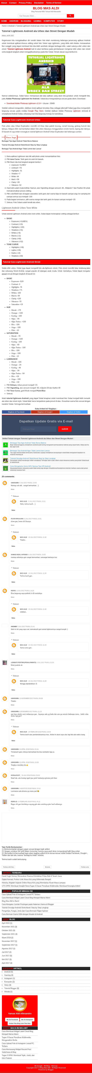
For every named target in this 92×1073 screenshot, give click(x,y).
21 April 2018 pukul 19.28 (29, 762)
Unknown (15, 483)
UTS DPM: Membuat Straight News (16, 886)
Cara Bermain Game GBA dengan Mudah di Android (22, 914)
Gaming (37, 21)
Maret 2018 (6, 938)
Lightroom (77, 111)
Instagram (8, 978)
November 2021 (8, 927)
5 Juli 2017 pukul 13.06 (28, 483)
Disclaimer (39, 3)
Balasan (16, 496)
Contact (12, 3)
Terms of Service (53, 3)
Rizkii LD (14, 801)
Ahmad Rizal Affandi (19, 555)
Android (13, 21)
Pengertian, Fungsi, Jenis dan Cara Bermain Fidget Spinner (25, 911)
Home (4, 21)
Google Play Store (35, 111)
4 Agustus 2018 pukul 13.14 (29, 788)
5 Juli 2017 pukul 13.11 (37, 501)
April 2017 (6, 963)
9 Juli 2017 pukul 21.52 (45, 662)
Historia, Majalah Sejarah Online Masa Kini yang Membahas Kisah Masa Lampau (33, 883)
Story (60, 21)
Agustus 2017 (7, 948)
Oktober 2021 (7, 930)
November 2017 (8, 941)
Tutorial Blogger (10, 988)
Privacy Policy (25, 3)
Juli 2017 (5, 952)
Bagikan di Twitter (74, 412)
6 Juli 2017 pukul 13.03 (37, 555)
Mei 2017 (5, 959)
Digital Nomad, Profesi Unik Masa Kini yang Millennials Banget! (26, 879)
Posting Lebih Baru (8, 867)
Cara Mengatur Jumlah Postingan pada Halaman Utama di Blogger (28, 904)
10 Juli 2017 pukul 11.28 (37, 681)
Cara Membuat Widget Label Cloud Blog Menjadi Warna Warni (26, 898)
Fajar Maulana (17, 519)
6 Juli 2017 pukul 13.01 (32, 519)
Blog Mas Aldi (46, 8)
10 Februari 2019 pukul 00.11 (29, 801)
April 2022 (6, 923)
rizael (13, 590)
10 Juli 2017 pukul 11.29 (37, 645)
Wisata (7, 992)
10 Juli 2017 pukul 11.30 (37, 537)
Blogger (51, 1070)
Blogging (26, 21)
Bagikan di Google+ (45, 412)
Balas (12, 489)
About (4, 3)
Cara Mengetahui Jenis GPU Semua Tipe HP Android (30, 466)
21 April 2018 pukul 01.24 (29, 749)
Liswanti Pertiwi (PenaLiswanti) (23, 662)
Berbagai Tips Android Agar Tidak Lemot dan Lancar (21, 149)
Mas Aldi (23, 501)
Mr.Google (38, 1066)
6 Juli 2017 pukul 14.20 (25, 590)
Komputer (49, 21)
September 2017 (8, 945)
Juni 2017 (5, 956)
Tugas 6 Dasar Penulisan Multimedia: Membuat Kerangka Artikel (55, 886)
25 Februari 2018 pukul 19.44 (39, 732)
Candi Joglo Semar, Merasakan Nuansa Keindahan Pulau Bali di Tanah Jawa (32, 876)
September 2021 (8, 934)
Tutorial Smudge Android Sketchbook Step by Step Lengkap (24, 145)
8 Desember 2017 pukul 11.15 (30, 711)
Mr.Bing (47, 1066)
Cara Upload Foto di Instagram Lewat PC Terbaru (21, 894)
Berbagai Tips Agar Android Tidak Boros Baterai (20, 141)
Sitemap (54, 1066)
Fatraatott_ (16, 775)
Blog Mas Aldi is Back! (10, 901)
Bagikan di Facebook (16, 412)
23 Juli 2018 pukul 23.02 (31, 775)
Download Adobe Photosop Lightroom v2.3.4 (24, 103)
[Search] (70, 16)
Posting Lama (85, 867)
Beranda (47, 867)
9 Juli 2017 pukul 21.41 (26, 626)
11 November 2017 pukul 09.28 (31, 698)
